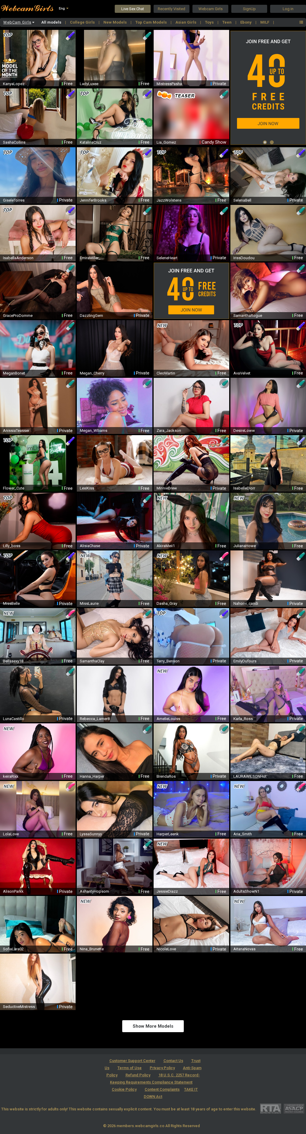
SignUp (249, 9)
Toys (210, 22)
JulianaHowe (244, 546)
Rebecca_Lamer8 (95, 718)
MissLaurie (89, 603)
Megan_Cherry (92, 373)
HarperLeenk (168, 834)
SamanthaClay (92, 661)
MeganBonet (14, 373)
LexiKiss (87, 488)
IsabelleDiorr (244, 488)
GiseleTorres (14, 200)
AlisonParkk (13, 891)
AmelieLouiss (168, 718)
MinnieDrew (167, 488)
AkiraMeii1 (166, 546)
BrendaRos (166, 776)
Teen (227, 22)
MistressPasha (169, 84)
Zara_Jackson (169, 430)
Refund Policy (138, 1075)
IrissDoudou (244, 258)
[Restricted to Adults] (270, 1108)
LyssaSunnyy (91, 834)
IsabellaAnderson (18, 258)
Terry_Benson (168, 661)
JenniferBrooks (93, 200)
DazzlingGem (91, 315)
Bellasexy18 (13, 661)
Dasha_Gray (167, 603)
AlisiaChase (90, 546)
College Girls (83, 22)
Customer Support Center (132, 1060)
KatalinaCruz (90, 142)
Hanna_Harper (92, 776)
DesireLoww (244, 430)
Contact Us (173, 1060)
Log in (288, 9)
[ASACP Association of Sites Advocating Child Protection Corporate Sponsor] (294, 1108)
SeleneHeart (167, 258)
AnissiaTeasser (16, 430)
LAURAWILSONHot (250, 776)
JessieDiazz (167, 891)
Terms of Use (129, 1068)
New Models (115, 22)
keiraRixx (10, 776)
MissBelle (11, 603)
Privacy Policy (162, 1068)
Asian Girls (186, 22)
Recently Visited (171, 9)
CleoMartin (166, 373)
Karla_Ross (243, 718)
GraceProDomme (18, 315)
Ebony (246, 22)
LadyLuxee (89, 84)
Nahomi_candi (245, 603)
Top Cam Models (151, 22)
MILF (265, 22)
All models (51, 22)
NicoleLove (166, 949)
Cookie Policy (124, 1089)
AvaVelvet (241, 373)
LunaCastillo (13, 718)
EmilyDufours (244, 661)
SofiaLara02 (13, 949)
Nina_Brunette (92, 949)
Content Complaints (162, 1089)
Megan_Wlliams (93, 430)
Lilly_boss (11, 546)
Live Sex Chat (132, 9)
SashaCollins (14, 142)
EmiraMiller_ (90, 258)
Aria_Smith (242, 834)
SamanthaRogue (247, 315)
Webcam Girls (210, 9)
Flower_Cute (13, 488)
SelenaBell (242, 200)
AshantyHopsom (94, 891)
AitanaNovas (244, 949)
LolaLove (11, 834)
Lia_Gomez (166, 142)
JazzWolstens (169, 200)
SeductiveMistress (19, 1006)
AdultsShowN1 (246, 891)
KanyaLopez (14, 84)
